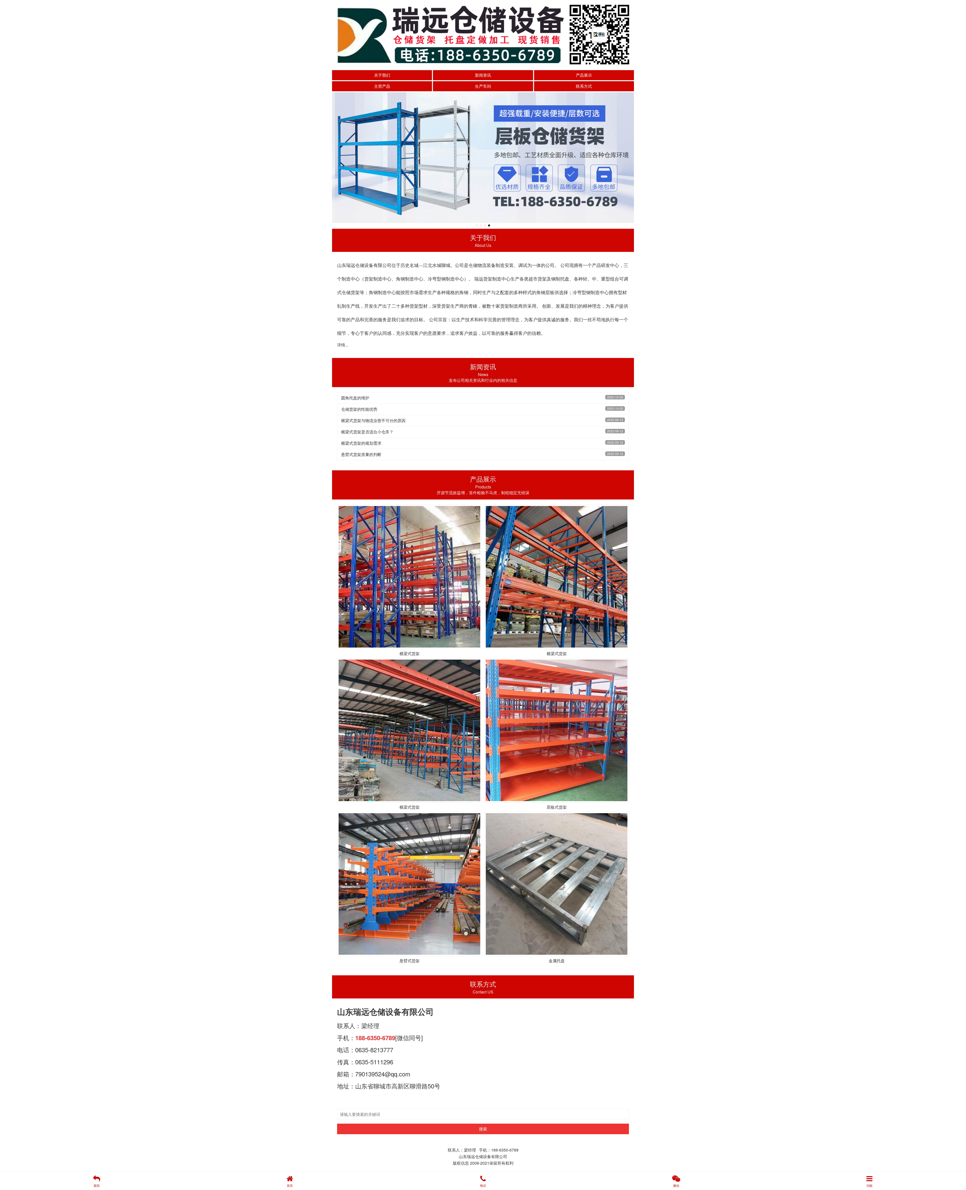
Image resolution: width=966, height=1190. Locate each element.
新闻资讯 (483, 75)
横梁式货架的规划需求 (361, 443)
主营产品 (382, 86)
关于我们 (382, 75)
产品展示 (584, 75)
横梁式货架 (409, 653)
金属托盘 (557, 961)
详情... (342, 345)
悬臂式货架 (409, 961)
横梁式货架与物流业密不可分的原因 (373, 420)
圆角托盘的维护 (355, 398)
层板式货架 (557, 807)
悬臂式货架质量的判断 (361, 454)
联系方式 (584, 86)
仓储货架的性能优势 (359, 409)
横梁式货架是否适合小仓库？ (367, 432)
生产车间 (483, 86)
